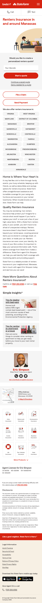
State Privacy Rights (9, 564)
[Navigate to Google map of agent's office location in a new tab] (26, 376)
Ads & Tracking (7, 548)
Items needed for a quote (21, 85)
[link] (21, 4)
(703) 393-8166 (18, 284)
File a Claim (21, 95)
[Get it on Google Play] (25, 579)
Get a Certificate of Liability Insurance (21, 379)
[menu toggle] (38, 4)
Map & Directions (26, 399)
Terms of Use (6, 558)
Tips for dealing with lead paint (12, 301)
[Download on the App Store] (9, 579)
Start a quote (21, 76)
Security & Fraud (8, 551)
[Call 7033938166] (16, 376)
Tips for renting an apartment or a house (12, 328)
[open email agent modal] (21, 376)
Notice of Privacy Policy (10, 561)
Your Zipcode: (10, 68)
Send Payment (21, 103)
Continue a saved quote (20, 82)
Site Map (5, 567)
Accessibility (6, 555)
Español (5, 4)
